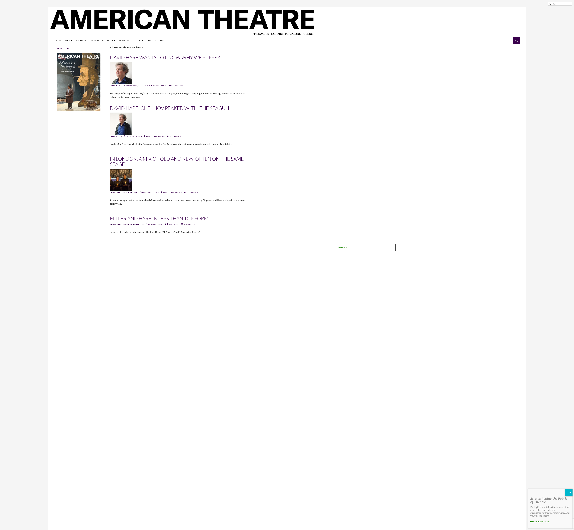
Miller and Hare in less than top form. (159, 218)
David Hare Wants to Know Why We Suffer (165, 57)
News (67, 41)
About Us (136, 41)
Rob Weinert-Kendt (158, 85)
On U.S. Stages (95, 41)
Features (80, 41)
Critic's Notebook (120, 192)
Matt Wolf (174, 224)
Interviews (116, 85)
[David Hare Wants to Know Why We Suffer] (121, 73)
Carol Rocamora (156, 136)
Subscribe (151, 41)
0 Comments (177, 85)
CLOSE (568, 492)
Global (134, 192)
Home (58, 41)
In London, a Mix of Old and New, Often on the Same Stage (177, 161)
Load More (341, 247)
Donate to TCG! (541, 521)
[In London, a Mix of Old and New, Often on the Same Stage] (121, 179)
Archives (122, 41)
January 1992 (137, 224)
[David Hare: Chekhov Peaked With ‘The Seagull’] (121, 123)
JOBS (161, 41)
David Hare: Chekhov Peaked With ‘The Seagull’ (170, 108)
